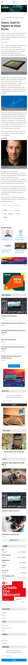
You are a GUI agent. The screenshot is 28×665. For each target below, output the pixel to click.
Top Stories (6, 430)
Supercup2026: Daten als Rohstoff (14, 452)
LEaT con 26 (5, 570)
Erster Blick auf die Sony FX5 (8, 339)
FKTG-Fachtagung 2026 (8, 576)
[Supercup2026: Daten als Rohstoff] (14, 441)
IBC (3, 550)
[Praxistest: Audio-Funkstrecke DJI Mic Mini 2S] (14, 477)
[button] (3, 445)
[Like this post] (11, 210)
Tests (4, 459)
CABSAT (4, 565)
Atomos (3, 45)
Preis (9, 205)
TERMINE (5, 546)
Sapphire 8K (17, 205)
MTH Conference (6, 555)
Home (2, 17)
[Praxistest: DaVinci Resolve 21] (14, 500)
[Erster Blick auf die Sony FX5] (14, 524)
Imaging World (6, 560)
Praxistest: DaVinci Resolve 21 (9, 316)
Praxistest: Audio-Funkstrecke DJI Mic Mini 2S (13, 323)
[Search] (26, 2)
